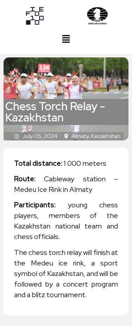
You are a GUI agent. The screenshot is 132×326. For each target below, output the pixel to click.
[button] (66, 39)
